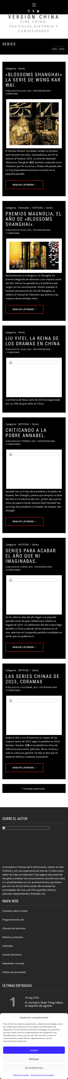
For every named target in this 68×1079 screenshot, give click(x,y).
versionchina (44, 90)
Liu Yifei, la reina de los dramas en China (33, 341)
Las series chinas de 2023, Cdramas (33, 679)
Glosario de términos (13, 928)
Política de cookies (21, 1075)
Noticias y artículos (12, 937)
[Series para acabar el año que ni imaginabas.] (34, 595)
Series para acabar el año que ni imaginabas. (31, 556)
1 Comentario (12, 233)
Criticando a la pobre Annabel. (26, 432)
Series (21, 68)
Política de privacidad (14, 972)
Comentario (12, 93)
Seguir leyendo (23, 184)
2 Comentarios (13, 570)
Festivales (23, 207)
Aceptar (34, 1050)
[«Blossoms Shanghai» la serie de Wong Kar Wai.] (34, 123)
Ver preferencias (34, 1067)
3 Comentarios (13, 444)
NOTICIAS (37, 207)
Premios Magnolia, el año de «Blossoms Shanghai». (34, 219)
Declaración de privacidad (42, 1075)
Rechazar (34, 1059)
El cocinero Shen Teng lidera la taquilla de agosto (44, 1004)
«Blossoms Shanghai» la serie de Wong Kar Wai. (34, 80)
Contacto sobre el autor (15, 910)
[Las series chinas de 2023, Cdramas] (34, 715)
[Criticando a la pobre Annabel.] (34, 469)
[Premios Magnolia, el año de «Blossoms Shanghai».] (34, 256)
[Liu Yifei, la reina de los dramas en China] (34, 377)
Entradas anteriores (34, 788)
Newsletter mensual (13, 963)
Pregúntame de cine (13, 919)
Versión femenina (12, 954)
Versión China (34, 17)
